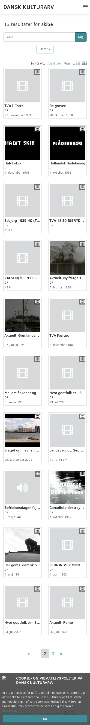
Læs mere (9, 710)
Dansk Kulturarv (28, 6)
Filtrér (43, 49)
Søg (81, 37)
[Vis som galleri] (84, 63)
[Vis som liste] (77, 63)
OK (45, 719)
